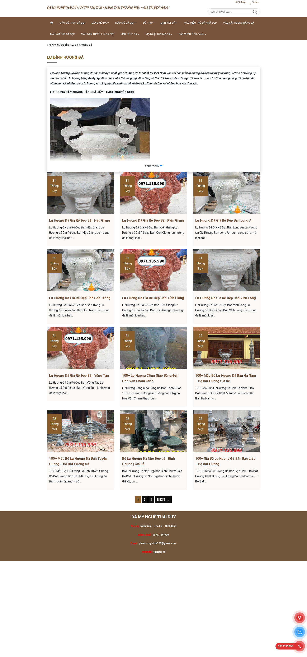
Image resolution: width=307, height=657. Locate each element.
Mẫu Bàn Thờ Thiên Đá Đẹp (97, 34)
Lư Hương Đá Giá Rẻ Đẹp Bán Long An (224, 220)
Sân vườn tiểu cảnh (192, 34)
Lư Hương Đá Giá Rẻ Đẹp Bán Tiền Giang (153, 298)
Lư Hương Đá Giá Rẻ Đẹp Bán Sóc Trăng (79, 298)
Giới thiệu (240, 2)
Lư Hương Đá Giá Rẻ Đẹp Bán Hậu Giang (79, 220)
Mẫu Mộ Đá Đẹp (125, 22)
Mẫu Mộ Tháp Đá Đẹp (72, 22)
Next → (163, 499)
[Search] (255, 11)
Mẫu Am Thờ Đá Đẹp (62, 34)
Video (255, 2)
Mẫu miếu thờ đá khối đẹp (200, 22)
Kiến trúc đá (129, 34)
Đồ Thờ (147, 22)
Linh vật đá (168, 22)
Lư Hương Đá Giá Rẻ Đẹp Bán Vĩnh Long (225, 298)
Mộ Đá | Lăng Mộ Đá (158, 34)
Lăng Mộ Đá (99, 22)
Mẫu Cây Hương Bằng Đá (238, 22)
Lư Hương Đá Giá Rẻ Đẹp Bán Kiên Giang (153, 220)
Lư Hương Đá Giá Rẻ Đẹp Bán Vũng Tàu (79, 376)
